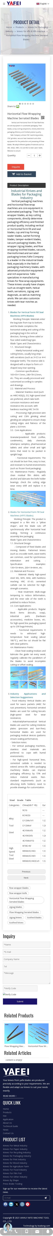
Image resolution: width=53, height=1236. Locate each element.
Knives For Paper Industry (15, 1149)
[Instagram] (22, 1204)
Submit (20, 1001)
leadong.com (44, 1225)
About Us (7, 1122)
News (5, 1129)
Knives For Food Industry (15, 1169)
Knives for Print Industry (14, 1159)
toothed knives (16, 922)
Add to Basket (24, 174)
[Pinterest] (27, 1204)
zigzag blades (15, 907)
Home (6, 1108)
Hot (4, 1115)
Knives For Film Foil (12, 1173)
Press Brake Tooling (12, 1183)
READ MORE (9, 1095)
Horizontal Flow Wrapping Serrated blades (21, 900)
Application (8, 1119)
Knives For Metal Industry (15, 1145)
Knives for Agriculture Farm (16, 1166)
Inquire (16, 166)
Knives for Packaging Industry (17, 1156)
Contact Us (8, 1133)
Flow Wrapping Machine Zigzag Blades (14, 1046)
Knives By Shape (11, 1180)
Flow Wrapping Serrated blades (24, 912)
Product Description (19, 185)
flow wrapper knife (18, 893)
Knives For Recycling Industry (17, 1152)
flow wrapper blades (19, 888)
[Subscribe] (45, 1197)
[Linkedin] (11, 1204)
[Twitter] (16, 1204)
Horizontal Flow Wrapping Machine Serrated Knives (38, 1046)
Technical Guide (10, 1126)
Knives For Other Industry (15, 1176)
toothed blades (34, 917)
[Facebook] (5, 1204)
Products (7, 1112)
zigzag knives (15, 917)
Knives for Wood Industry (15, 1163)
